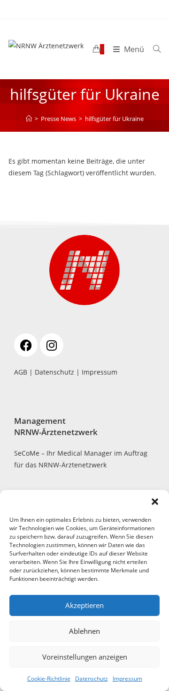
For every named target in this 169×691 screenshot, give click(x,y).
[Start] (29, 118)
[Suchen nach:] (153, 49)
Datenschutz (91, 679)
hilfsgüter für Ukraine (114, 118)
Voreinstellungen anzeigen (84, 656)
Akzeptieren (84, 605)
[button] (155, 501)
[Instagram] (51, 345)
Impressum (127, 679)
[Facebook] (26, 345)
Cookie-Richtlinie (48, 679)
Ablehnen (84, 631)
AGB (20, 372)
